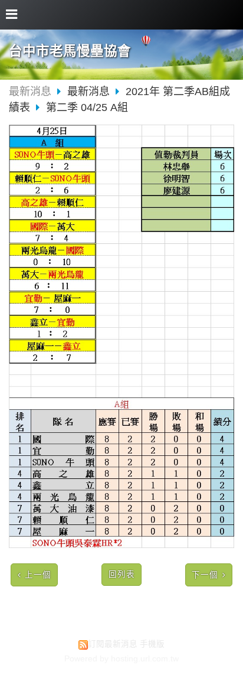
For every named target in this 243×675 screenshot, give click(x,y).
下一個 (205, 574)
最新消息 (30, 91)
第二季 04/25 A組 (87, 107)
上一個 (38, 574)
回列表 (122, 574)
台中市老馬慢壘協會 (70, 51)
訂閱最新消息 (112, 644)
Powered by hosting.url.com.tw (121, 658)
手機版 (152, 644)
